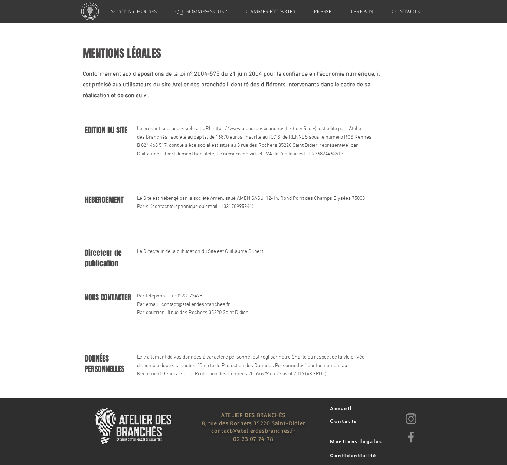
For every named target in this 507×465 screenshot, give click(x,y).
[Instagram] (411, 419)
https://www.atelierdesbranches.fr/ (252, 129)
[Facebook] (411, 437)
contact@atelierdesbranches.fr (195, 304)
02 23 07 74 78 (253, 438)
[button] (133, 11)
